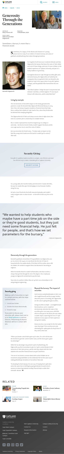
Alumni (45, 386)
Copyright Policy (32, 451)
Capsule (12, 8)
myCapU (26, 433)
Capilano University (9, 2)
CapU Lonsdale (6, 439)
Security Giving (32, 165)
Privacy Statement (20, 451)
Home (5, 8)
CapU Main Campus (8, 427)
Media (40, 451)
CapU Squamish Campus (9, 430)
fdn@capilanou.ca (15, 317)
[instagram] (12, 444)
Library (45, 430)
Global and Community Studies (20, 397)
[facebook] (4, 444)
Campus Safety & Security (50, 424)
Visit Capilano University (31, 424)
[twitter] (8, 444)
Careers (45, 427)
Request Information (30, 430)
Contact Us (27, 427)
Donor (18, 8)
